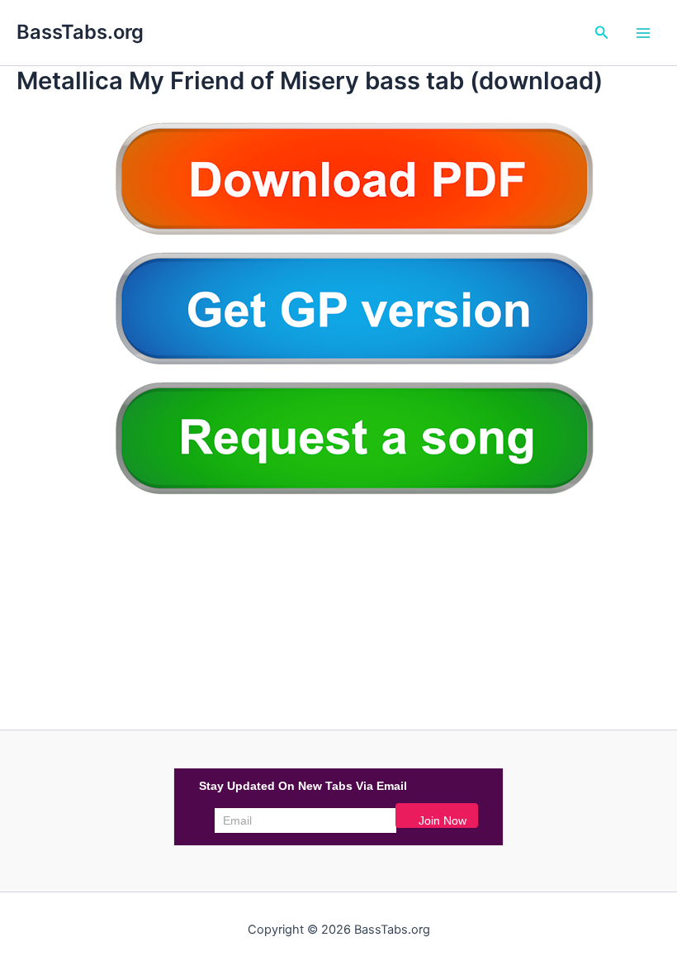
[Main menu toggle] (643, 33)
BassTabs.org (80, 32)
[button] (601, 32)
